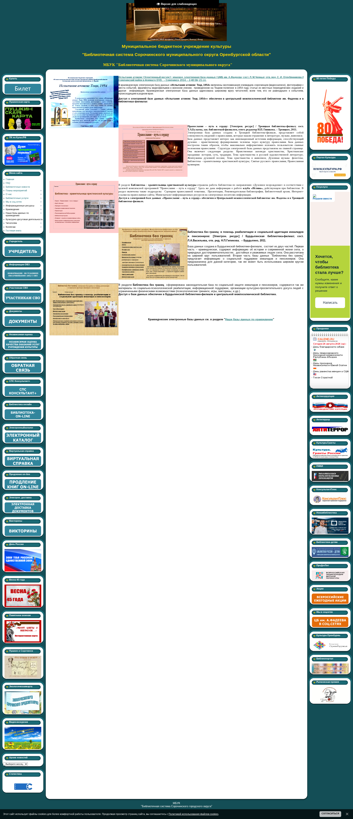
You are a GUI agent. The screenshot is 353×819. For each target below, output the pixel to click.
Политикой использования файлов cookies (193, 814)
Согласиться (330, 813)
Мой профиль (166, 39)
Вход (200, 39)
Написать (330, 302)
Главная (154, 39)
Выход (193, 39)
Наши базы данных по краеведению (249, 319)
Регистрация (181, 39)
